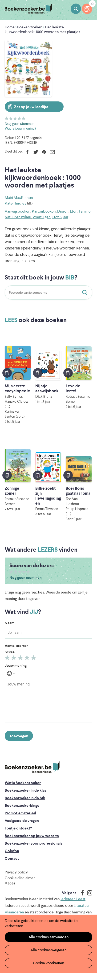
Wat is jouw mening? (20, 128)
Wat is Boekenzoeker (23, 782)
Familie (85, 211)
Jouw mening (16, 665)
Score (10, 652)
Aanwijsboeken (17, 211)
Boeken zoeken (76, 9)
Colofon (12, 850)
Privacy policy (16, 872)
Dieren (63, 211)
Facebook (27, 152)
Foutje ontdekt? (18, 828)
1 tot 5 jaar (60, 216)
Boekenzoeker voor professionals (33, 843)
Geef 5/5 (24, 118)
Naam (9, 622)
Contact (12, 858)
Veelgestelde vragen (22, 820)
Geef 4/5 (19, 118)
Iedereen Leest (73, 898)
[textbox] (48, 700)
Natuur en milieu (18, 216)
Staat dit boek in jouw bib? (85, 292)
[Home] (32, 767)
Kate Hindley (15, 203)
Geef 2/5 (11, 118)
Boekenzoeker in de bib (25, 797)
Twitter (36, 152)
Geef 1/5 (7, 118)
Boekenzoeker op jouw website (32, 835)
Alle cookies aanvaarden (48, 936)
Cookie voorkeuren (48, 962)
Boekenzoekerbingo (22, 805)
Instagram (88, 892)
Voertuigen (41, 216)
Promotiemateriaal (20, 813)
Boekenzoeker (28, 9)
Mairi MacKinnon (19, 197)
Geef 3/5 (15, 118)
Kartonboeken (44, 211)
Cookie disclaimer (20, 877)
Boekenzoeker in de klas (25, 790)
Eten (73, 211)
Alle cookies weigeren (48, 949)
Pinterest (44, 152)
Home (10, 27)
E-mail (52, 152)
